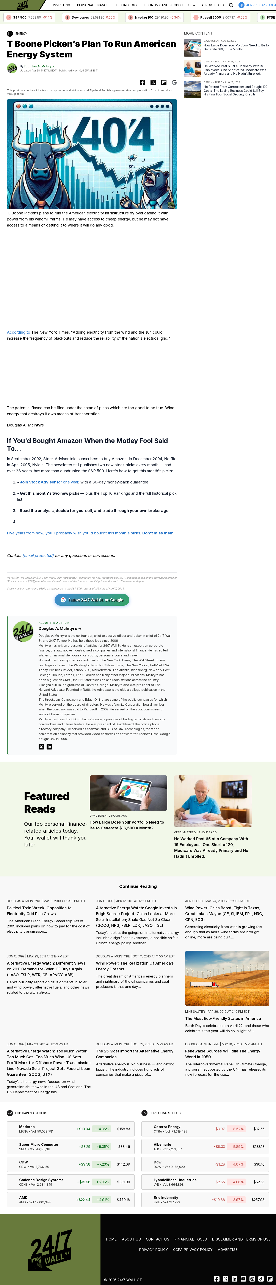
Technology (126, 5)
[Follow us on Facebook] (217, 1279)
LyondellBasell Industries (175, 1180)
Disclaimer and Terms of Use (241, 1239)
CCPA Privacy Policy (193, 1249)
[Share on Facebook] (142, 82)
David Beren (98, 815)
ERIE (157, 1202)
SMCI (23, 1149)
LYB (156, 1184)
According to (18, 332)
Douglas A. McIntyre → (60, 628)
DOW (157, 1167)
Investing (61, 5)
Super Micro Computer (38, 1144)
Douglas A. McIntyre (39, 66)
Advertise (228, 1249)
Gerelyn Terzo (185, 832)
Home (111, 1239)
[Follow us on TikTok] (261, 1279)
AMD (23, 1197)
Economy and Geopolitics (167, 5)
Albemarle (162, 1144)
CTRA (158, 1131)
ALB (156, 1149)
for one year (49, 482)
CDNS (23, 1184)
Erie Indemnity (166, 1197)
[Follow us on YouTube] (243, 1279)
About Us (131, 1239)
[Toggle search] (231, 5)
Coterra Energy (167, 1127)
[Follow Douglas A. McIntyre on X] (41, 746)
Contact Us (157, 1239)
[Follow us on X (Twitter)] (225, 1279)
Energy (21, 33)
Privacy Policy (153, 1249)
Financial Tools (190, 1239)
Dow (158, 1162)
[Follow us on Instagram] (252, 1279)
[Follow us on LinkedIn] (234, 1279)
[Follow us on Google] (174, 82)
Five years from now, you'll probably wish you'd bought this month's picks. (91, 533)
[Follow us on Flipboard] (163, 82)
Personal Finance (92, 5)
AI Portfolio (213, 5)
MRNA (23, 1131)
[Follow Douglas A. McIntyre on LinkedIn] (49, 746)
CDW (23, 1162)
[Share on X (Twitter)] (153, 82)
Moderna (27, 1127)
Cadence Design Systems (41, 1180)
